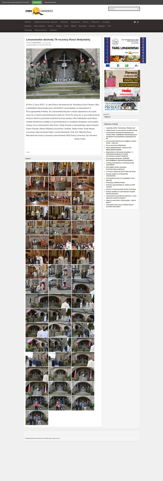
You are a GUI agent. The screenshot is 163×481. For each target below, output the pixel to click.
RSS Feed (135, 22)
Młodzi (73, 26)
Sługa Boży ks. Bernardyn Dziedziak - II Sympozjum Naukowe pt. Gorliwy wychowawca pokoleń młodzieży (119, 154)
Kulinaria (28, 26)
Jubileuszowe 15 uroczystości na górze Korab (121, 130)
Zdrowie (92, 26)
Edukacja (53, 30)
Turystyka (105, 22)
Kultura (50, 26)
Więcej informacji (50, 2)
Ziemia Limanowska (38, 11)
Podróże (28, 22)
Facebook (138, 22)
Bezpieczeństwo (41, 30)
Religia (58, 26)
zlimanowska (36, 42)
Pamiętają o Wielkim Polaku (115, 182)
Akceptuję (37, 2)
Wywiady (101, 26)
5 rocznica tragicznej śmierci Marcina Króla (121, 171)
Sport (66, 26)
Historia (85, 22)
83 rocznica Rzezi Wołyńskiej (116, 145)
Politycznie (95, 22)
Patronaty (28, 30)
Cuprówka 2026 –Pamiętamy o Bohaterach (120, 128)
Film (109, 26)
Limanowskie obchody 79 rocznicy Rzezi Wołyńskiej (58, 39)
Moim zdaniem (39, 26)
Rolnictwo (64, 22)
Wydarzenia (75, 22)
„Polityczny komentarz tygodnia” (46, 22)
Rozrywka (82, 26)
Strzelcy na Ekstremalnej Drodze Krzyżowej (121, 189)
